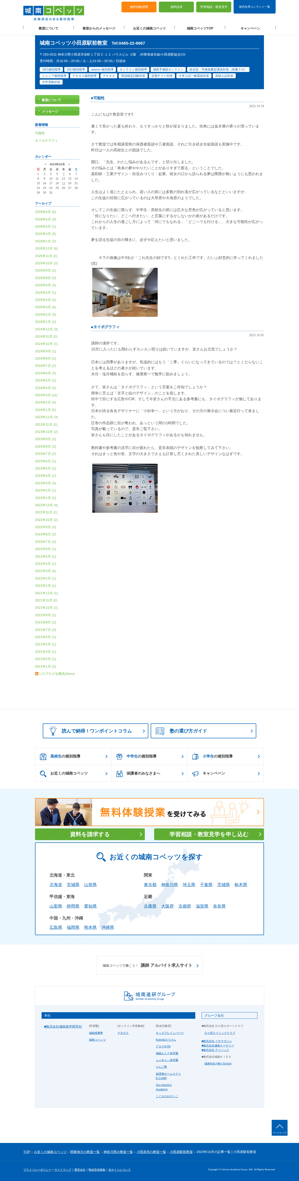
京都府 (184, 906)
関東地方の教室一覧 (85, 1152)
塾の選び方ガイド (188, 730)
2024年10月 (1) (46, 344)
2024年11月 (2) (46, 336)
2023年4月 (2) (45, 475)
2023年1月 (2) (45, 498)
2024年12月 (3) (46, 329)
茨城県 (223, 884)
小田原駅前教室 (181, 1152)
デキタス (123, 1033)
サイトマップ (62, 1169)
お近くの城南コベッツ (149, 28)
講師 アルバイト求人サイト (147, 965)
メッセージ (50, 111)
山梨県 (56, 906)
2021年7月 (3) (45, 630)
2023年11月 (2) (46, 424)
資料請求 (176, 7)
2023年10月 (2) (46, 432)
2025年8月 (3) (45, 278)
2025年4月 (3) (45, 300)
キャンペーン (250, 28)
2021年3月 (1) (45, 652)
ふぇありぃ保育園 (167, 1060)
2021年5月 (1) (45, 644)
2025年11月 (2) (46, 256)
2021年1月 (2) (45, 666)
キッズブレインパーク (170, 1033)
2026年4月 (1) (45, 226)
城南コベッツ (97, 1039)
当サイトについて (119, 1169)
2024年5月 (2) (45, 380)
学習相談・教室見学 (214, 7)
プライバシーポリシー (37, 1169)
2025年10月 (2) (46, 263)
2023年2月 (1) (45, 490)
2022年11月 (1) (46, 512)
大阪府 (167, 906)
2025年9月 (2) (45, 270)
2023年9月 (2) (45, 439)
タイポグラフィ (106, 327)
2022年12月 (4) (46, 505)
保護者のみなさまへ (143, 773)
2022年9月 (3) (45, 527)
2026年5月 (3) (45, 219)
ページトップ (280, 1132)
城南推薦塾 (96, 1033)
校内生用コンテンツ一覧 (254, 6)
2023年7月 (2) (45, 454)
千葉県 (206, 884)
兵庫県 (150, 906)
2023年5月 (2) (45, 468)
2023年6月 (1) (45, 461)
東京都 (150, 884)
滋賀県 (202, 906)
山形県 (90, 884)
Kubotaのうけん (166, 1039)
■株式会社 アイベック (215, 1050)
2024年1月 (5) (45, 410)
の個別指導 (65, 756)
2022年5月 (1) (45, 556)
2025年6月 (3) (45, 285)
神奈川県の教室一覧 (118, 1152)
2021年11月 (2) (46, 600)
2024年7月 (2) (45, 366)
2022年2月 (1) (45, 578)
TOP (26, 1152)
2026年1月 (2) (45, 241)
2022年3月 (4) (45, 571)
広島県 (56, 927)
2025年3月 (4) (45, 307)
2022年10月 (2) (46, 520)
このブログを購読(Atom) (57, 673)
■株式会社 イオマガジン (217, 1041)
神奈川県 (169, 884)
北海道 (56, 884)
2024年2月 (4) (45, 402)
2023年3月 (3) (45, 483)
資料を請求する (90, 834)
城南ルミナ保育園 (167, 1053)
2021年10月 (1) (46, 607)
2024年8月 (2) (45, 358)
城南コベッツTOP (200, 28)
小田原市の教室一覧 (151, 1152)
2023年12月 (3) (46, 417)
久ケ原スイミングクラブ (219, 1033)
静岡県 (73, 906)
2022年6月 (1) (45, 549)
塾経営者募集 (97, 1169)
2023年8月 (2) (45, 446)
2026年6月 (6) (45, 212)
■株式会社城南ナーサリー (218, 1045)
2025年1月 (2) (45, 322)
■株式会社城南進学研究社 (63, 1026)
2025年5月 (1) (45, 292)
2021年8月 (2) (45, 622)
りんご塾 (161, 1066)
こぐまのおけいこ (167, 1096)
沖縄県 (107, 927)
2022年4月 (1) (45, 564)
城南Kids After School (217, 1063)
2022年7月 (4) (45, 542)
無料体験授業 (139, 7)
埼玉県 (189, 884)
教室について (48, 28)
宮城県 (73, 884)
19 (63, 183)
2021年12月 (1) (46, 593)
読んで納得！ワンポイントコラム (97, 730)
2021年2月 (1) (45, 659)
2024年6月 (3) (45, 373)
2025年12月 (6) (46, 248)
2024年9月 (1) (45, 351)
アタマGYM (163, 1046)
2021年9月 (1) (45, 615)
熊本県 (90, 927)
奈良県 (219, 906)
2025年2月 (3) (45, 314)
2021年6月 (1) (45, 637)
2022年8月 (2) (45, 534)
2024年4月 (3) (45, 388)
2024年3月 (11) (46, 395)
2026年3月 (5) (45, 234)
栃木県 (241, 884)
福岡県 (73, 927)
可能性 (99, 98)
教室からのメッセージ (99, 28)
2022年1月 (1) (45, 585)
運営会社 (79, 1169)
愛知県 (90, 906)
